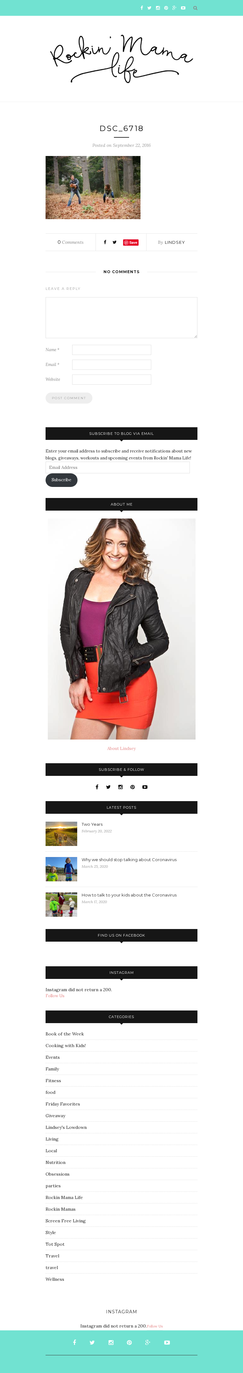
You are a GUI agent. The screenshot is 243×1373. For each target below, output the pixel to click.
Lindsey (175, 242)
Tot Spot (55, 1244)
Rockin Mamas (61, 1209)
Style (51, 1232)
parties (53, 1186)
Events (53, 1057)
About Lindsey (121, 748)
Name (52, 349)
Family (52, 1069)
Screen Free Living (66, 1221)
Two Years (92, 824)
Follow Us (55, 995)
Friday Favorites (63, 1104)
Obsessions (58, 1174)
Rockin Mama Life (64, 1197)
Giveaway (55, 1115)
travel (52, 1267)
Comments (71, 242)
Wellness (55, 1279)
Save (133, 242)
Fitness (53, 1080)
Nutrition (55, 1162)
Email (52, 364)
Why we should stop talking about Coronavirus (129, 859)
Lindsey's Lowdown (66, 1127)
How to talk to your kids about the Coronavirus (129, 894)
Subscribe (61, 480)
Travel (52, 1256)
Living (52, 1139)
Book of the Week (65, 1034)
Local (51, 1151)
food (50, 1092)
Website (53, 379)
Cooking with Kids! (66, 1045)
